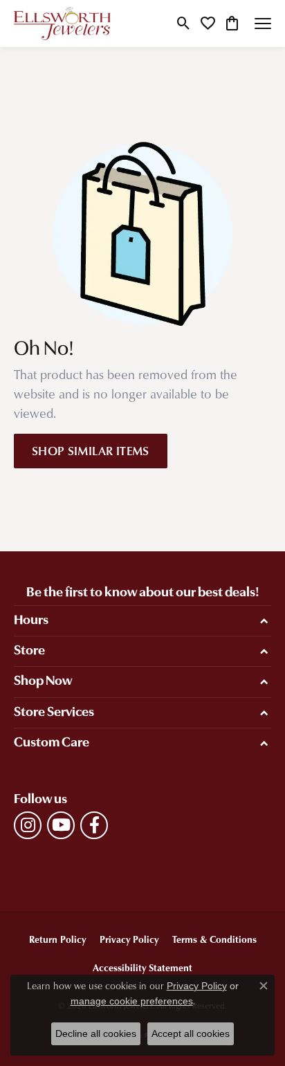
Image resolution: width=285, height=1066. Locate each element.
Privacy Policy (129, 939)
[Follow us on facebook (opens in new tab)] (94, 825)
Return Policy (57, 939)
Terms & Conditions (214, 939)
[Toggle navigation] (263, 23)
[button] (183, 23)
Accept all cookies (190, 1033)
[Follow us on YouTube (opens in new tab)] (61, 825)
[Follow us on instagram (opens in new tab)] (28, 825)
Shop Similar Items (90, 450)
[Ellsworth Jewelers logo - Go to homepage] (62, 23)
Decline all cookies (95, 1033)
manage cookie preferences (132, 1001)
